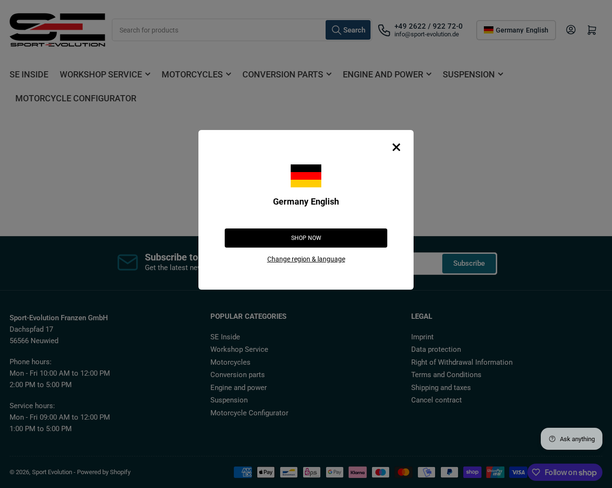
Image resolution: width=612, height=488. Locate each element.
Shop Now (306, 238)
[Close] (396, 147)
